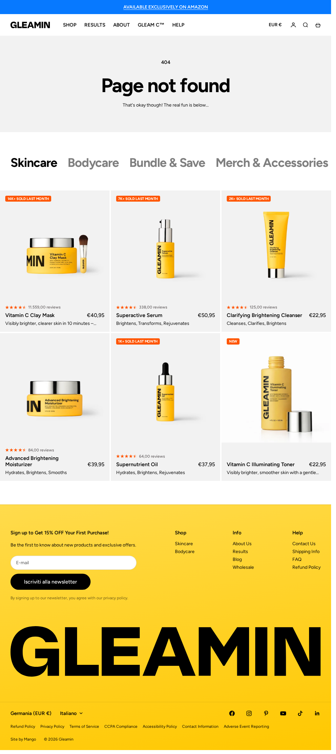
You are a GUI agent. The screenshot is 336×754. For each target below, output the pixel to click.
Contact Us (304, 543)
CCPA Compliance (120, 726)
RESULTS (94, 25)
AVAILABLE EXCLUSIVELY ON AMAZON (165, 7)
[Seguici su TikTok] (300, 713)
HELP (178, 25)
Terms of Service (84, 726)
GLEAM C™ (151, 25)
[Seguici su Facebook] (232, 713)
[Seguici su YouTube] (283, 713)
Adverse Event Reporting (246, 726)
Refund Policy (306, 567)
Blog (237, 559)
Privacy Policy (52, 726)
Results (240, 551)
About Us (242, 543)
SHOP (69, 25)
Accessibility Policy (160, 726)
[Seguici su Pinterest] (266, 713)
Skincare (184, 543)
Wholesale (243, 567)
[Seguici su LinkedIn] (317, 713)
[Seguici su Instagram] (249, 713)
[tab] (33, 162)
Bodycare (185, 551)
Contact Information (200, 726)
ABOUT (121, 25)
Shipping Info (306, 551)
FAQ (297, 559)
